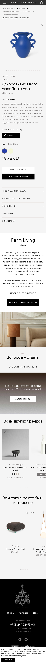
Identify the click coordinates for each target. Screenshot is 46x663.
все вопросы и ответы (23, 367)
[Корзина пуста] (41, 3)
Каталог (23, 613)
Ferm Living (8, 76)
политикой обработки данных (26, 652)
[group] (15, 455)
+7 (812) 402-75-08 (23, 624)
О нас (10, 613)
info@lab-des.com (23, 620)
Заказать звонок (18, 170)
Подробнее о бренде (23, 293)
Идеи (36, 613)
